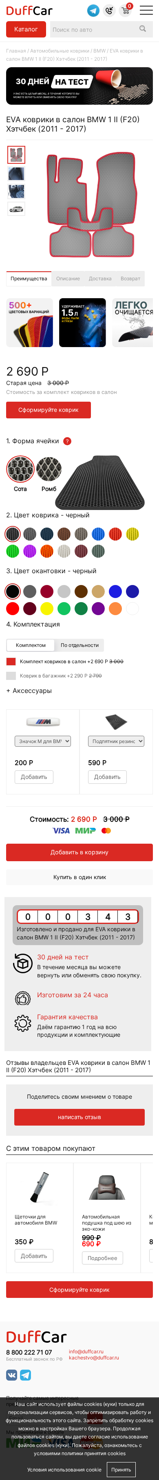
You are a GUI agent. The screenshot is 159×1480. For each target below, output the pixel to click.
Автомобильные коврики (59, 51)
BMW (99, 51)
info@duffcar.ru (86, 1352)
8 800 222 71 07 (29, 1352)
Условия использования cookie (64, 1470)
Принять (121, 1470)
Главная (16, 51)
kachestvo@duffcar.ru (94, 1358)
